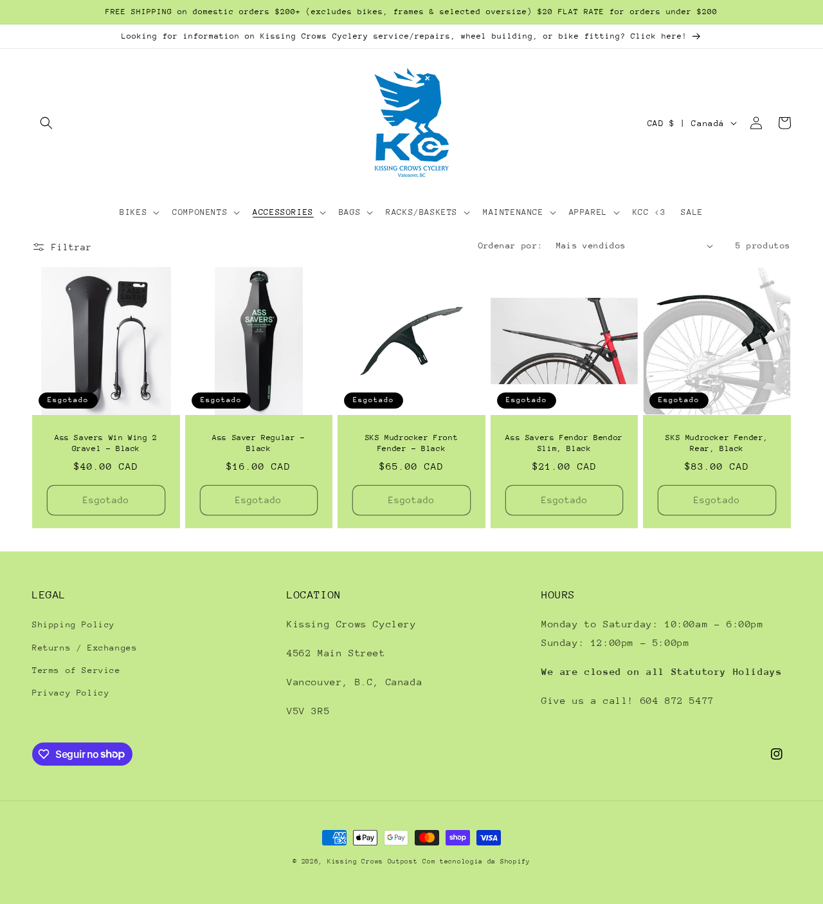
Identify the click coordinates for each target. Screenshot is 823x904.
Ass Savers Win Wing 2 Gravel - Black (106, 443)
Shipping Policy (73, 624)
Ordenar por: (510, 245)
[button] (46, 123)
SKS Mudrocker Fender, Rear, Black (716, 443)
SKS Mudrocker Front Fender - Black (411, 443)
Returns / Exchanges (84, 647)
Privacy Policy (70, 692)
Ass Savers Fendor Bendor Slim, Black (563, 443)
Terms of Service (76, 670)
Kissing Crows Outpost (372, 861)
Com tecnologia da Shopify (476, 861)
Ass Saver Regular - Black (258, 443)
